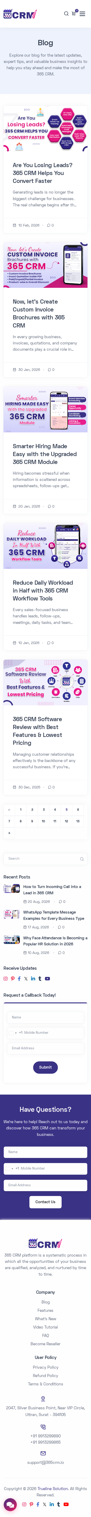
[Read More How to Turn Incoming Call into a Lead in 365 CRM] (12, 888)
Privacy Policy (45, 1368)
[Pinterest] (12, 979)
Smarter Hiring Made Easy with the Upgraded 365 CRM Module (45, 454)
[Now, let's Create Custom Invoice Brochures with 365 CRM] (46, 265)
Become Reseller (45, 1344)
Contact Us (45, 1202)
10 (43, 821)
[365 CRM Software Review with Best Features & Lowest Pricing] (46, 682)
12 (66, 821)
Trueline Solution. (53, 1489)
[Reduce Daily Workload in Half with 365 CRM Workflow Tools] (46, 546)
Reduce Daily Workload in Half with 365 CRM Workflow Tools (43, 591)
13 (77, 821)
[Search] (66, 13)
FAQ (45, 1336)
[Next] (9, 833)
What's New (45, 1319)
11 (54, 821)
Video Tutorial (45, 1327)
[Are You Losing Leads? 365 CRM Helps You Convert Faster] (46, 128)
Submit (45, 1068)
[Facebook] (19, 979)
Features (45, 1311)
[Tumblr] (40, 979)
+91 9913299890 (45, 1436)
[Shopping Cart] (73, 13)
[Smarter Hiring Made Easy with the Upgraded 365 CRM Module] (46, 409)
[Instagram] (6, 979)
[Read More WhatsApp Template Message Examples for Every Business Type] (12, 914)
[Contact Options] (10, 1504)
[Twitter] (26, 979)
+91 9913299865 (45, 1443)
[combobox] (14, 1033)
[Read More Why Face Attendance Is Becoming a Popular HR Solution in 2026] (12, 939)
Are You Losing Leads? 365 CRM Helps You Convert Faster (43, 173)
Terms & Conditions (45, 1384)
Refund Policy (45, 1376)
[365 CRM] (20, 13)
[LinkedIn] (33, 979)
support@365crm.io (45, 1463)
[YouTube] (47, 979)
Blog (46, 1302)
